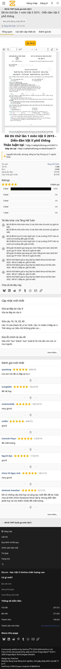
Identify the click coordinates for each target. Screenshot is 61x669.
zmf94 (5, 421)
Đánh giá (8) (45, 31)
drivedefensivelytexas (50, 625)
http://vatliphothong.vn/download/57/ (37, 148)
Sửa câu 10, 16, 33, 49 (13, 321)
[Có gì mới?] (52, 3)
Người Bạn (7, 455)
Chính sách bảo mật (9, 547)
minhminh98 (8, 404)
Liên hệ (4, 537)
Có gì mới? (7, 577)
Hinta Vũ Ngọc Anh (11, 473)
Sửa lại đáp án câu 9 (12, 308)
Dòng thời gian (7, 589)
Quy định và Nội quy (10, 542)
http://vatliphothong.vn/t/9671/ (42, 145)
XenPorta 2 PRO (8, 666)
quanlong (6, 369)
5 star (6, 188)
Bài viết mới (6, 583)
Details (31, 654)
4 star (6, 194)
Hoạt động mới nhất (10, 594)
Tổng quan (7, 31)
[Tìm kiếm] (57, 3)
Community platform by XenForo (27, 649)
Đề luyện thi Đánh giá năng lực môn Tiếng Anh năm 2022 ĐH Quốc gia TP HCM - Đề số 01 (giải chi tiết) (32, 249)
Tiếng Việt (7, 531)
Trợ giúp (4, 553)
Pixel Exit (14, 658)
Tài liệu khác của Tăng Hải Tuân (18, 220)
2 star (6, 206)
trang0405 (7, 386)
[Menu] (4, 3)
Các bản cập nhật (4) (25, 31)
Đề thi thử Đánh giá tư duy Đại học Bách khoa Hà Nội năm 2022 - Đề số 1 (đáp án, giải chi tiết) (31, 272)
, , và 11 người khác (31, 155)
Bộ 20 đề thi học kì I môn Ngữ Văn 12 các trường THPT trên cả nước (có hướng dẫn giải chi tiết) (32, 237)
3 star (6, 200)
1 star (6, 212)
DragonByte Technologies (17, 654)
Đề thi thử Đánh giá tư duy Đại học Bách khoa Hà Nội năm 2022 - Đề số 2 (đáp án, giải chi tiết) (31, 261)
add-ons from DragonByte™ (37, 652)
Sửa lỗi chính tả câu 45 (14, 337)
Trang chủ (5, 558)
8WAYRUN (35, 666)
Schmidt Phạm (9, 438)
